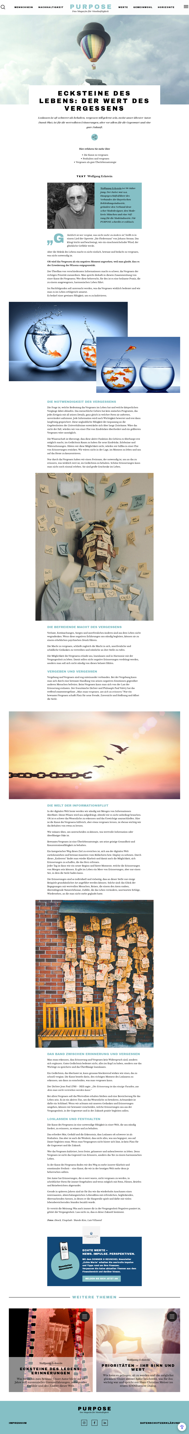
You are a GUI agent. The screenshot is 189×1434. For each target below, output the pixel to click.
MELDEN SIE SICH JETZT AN (101, 1279)
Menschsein (23, 7)
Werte (123, 7)
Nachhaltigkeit (50, 7)
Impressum (18, 1423)
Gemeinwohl (143, 7)
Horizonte (166, 7)
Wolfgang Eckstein (111, 188)
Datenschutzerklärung (160, 1423)
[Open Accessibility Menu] (182, 1427)
